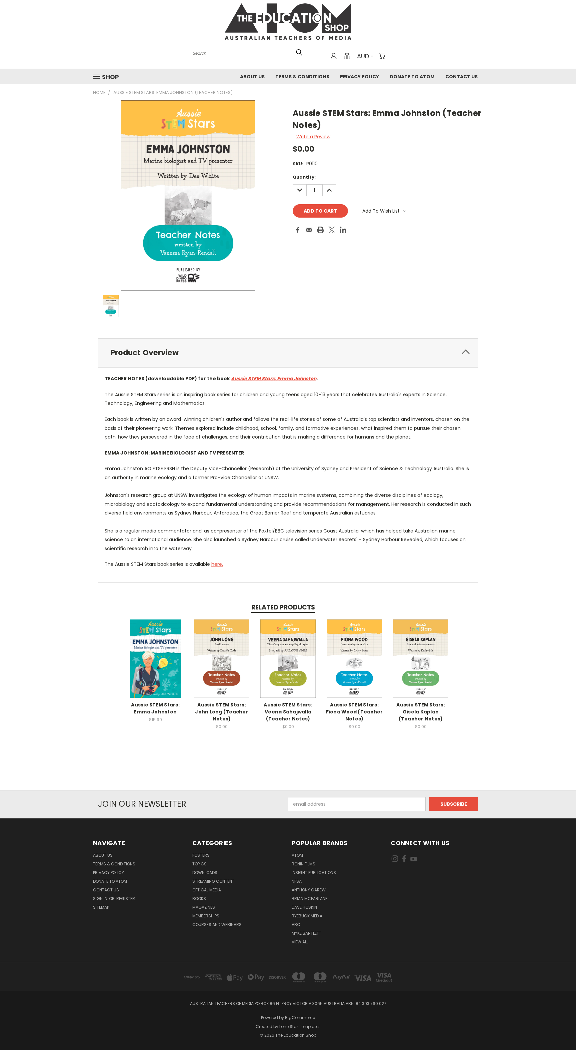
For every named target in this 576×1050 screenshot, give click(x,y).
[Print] (320, 230)
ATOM (297, 855)
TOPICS (199, 864)
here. (217, 564)
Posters (201, 855)
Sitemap (101, 907)
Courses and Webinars (217, 924)
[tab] (288, 352)
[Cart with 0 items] (382, 56)
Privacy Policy (359, 76)
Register (125, 898)
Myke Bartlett (306, 933)
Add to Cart (155, 664)
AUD (363, 56)
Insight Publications (314, 872)
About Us (252, 76)
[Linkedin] (343, 230)
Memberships (205, 916)
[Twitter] (331, 230)
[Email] (309, 230)
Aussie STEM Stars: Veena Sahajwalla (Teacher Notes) (288, 711)
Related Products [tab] (283, 607)
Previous (558, 1029)
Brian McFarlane (309, 898)
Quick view (155, 651)
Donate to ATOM (412, 76)
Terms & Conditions (302, 76)
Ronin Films (303, 864)
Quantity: (304, 177)
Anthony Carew (309, 890)
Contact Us (461, 76)
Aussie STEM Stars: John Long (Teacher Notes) (221, 711)
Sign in (100, 898)
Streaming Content (213, 881)
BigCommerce (300, 1017)
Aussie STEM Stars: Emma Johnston (273, 378)
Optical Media (206, 890)
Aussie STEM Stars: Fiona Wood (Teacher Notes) (354, 711)
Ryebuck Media (307, 916)
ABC (296, 924)
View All (300, 942)
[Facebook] (297, 230)
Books (199, 898)
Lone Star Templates (300, 1026)
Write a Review (313, 136)
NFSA (297, 881)
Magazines (203, 907)
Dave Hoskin (304, 907)
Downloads (204, 872)
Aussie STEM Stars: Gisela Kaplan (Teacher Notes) (420, 711)
